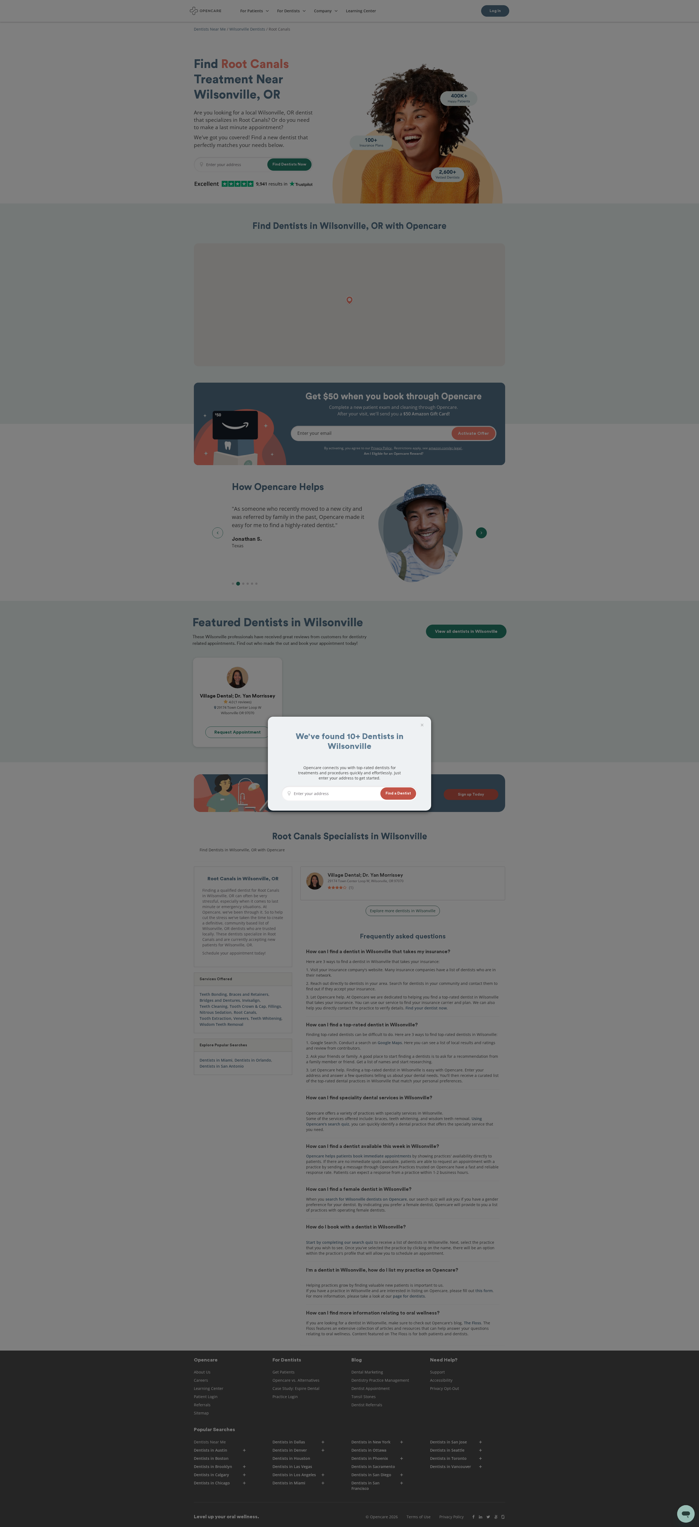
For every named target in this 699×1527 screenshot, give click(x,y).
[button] (398, 793)
